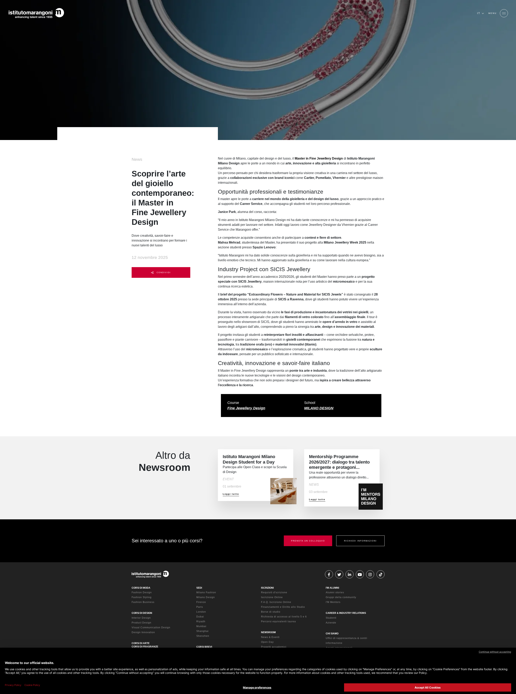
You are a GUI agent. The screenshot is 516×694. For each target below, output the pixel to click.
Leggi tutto (231, 494)
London (201, 611)
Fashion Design (142, 592)
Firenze (201, 602)
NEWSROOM (268, 632)
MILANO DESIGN (318, 408)
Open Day (267, 642)
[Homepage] (36, 13)
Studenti (331, 617)
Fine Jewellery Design (246, 408)
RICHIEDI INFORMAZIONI (360, 541)
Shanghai (202, 631)
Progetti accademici (273, 646)
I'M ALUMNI (332, 587)
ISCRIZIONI (267, 587)
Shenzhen (202, 636)
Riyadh (200, 621)
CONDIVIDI (163, 272)
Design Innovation (143, 632)
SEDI (199, 587)
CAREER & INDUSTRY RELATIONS (346, 613)
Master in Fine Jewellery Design (319, 158)
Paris (199, 607)
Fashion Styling (142, 597)
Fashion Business (143, 602)
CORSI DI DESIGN (142, 613)
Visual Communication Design (151, 627)
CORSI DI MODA (141, 587)
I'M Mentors (333, 602)
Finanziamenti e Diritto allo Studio (283, 607)
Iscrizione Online (272, 597)
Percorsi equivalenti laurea (278, 621)
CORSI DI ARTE (141, 643)
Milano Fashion (206, 592)
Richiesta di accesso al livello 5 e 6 (284, 616)
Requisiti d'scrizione (274, 592)
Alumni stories (335, 592)
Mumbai (201, 626)
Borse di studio (270, 611)
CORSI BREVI (204, 646)
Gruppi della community (341, 597)
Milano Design (205, 597)
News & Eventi (270, 637)
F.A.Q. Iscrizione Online (276, 602)
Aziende (331, 622)
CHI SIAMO (332, 633)
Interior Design (141, 617)
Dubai (200, 616)
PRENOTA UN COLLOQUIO (308, 541)
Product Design (141, 622)
